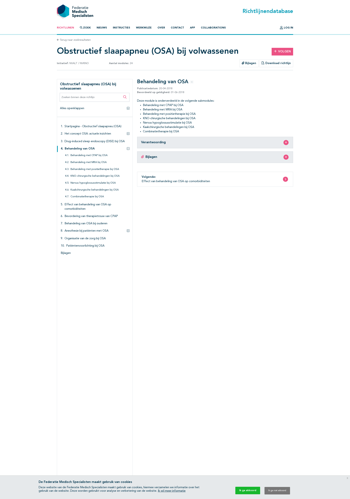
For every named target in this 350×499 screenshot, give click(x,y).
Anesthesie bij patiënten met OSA (86, 230)
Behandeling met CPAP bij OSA (89, 155)
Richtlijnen (65, 27)
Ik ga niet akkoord (277, 491)
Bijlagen (250, 63)
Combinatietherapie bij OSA (87, 196)
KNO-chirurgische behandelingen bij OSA (95, 176)
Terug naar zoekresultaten (75, 40)
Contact (177, 27)
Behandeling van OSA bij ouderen (86, 223)
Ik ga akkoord (247, 490)
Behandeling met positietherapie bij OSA (95, 169)
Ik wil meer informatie (172, 491)
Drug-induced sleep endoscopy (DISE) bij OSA (95, 141)
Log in (288, 27)
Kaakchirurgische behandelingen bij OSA (95, 190)
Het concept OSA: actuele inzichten (88, 133)
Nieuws (102, 27)
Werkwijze (144, 27)
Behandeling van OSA (80, 148)
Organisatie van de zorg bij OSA (85, 238)
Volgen (284, 51)
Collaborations (213, 27)
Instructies (121, 27)
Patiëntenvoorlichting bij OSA (85, 245)
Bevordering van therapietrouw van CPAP (91, 216)
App (192, 27)
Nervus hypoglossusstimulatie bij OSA (93, 183)
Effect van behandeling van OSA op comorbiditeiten (88, 206)
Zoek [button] (87, 27)
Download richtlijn (278, 63)
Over (161, 27)
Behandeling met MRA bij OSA (89, 162)
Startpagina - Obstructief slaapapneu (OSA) (93, 126)
